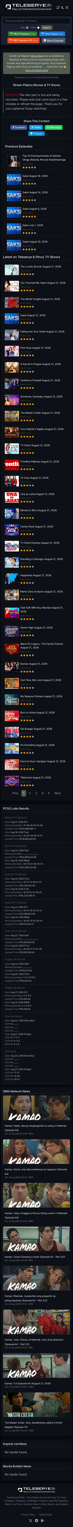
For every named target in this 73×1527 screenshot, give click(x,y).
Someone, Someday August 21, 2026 (41, 396)
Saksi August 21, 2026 (32, 315)
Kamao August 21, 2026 (33, 663)
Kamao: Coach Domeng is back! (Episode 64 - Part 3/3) (35, 1257)
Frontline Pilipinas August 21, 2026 (39, 461)
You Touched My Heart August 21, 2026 (42, 282)
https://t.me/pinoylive (36, 70)
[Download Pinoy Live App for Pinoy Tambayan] (42, 1520)
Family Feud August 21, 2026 (36, 526)
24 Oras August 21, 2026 (34, 477)
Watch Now (28, 164)
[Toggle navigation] (67, 8)
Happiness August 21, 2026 (35, 575)
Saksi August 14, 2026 (35, 192)
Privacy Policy (28, 1514)
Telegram (38, 133)
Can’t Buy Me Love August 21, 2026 (40, 680)
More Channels (55, 40)
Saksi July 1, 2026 (33, 225)
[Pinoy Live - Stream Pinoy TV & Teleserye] (28, 9)
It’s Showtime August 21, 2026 (37, 745)
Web (23, 27)
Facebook (20, 127)
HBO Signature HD (25, 40)
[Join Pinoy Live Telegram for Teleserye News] (36, 1520)
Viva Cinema (54, 34)
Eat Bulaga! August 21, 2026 (36, 728)
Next (57, 793)
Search (46, 27)
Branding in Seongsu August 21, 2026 (41, 559)
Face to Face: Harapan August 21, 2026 (42, 761)
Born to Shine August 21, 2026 (37, 712)
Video (33, 27)
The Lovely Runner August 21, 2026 (40, 266)
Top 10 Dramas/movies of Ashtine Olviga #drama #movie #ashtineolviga (44, 157)
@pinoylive (37, 56)
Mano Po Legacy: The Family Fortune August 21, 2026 (41, 645)
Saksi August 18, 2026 (35, 176)
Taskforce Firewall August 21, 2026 (40, 380)
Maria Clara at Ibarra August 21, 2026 (41, 591)
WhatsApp (55, 127)
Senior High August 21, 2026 (36, 627)
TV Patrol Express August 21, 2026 (39, 542)
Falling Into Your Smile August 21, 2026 (42, 331)
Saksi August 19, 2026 (35, 241)
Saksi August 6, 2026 (34, 208)
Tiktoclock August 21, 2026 (35, 777)
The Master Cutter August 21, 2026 (40, 412)
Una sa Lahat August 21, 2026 (37, 494)
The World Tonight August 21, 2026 (40, 299)
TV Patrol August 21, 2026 (35, 445)
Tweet (38, 127)
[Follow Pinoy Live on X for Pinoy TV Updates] (30, 1520)
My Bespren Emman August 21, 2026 (41, 696)
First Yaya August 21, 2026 (35, 347)
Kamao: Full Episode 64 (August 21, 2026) (28, 1383)
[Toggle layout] (58, 8)
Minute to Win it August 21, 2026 (38, 510)
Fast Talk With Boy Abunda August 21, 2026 (41, 609)
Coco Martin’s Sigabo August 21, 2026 (41, 429)
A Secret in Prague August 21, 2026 (40, 364)
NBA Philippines (24, 34)
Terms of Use (45, 1514)
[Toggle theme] (62, 8)
